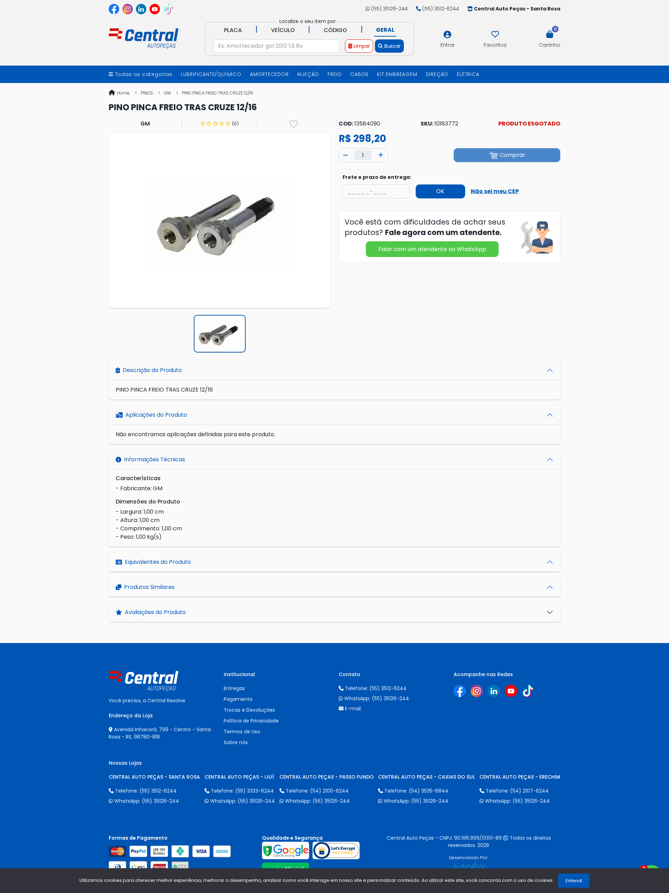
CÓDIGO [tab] (335, 30)
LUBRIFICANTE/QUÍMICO (211, 74)
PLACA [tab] (233, 30)
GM (167, 93)
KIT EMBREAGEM (397, 74)
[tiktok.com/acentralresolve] (168, 8)
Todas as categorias (142, 74)
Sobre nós (236, 742)
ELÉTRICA (468, 74)
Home (123, 93)
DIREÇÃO (437, 74)
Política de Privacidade (251, 720)
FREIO (335, 74)
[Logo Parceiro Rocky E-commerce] (468, 867)
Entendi (574, 880)
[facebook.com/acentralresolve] (114, 8)
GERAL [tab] (385, 30)
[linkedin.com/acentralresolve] (141, 8)
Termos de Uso (242, 731)
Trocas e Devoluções (249, 709)
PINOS (147, 93)
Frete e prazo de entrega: (377, 177)
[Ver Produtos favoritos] (495, 34)
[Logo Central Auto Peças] (143, 38)
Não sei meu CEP (495, 191)
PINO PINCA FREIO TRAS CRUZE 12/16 (217, 93)
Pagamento (238, 699)
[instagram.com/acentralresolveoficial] (127, 8)
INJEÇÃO (308, 74)
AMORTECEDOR (269, 74)
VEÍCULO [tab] (283, 30)
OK (440, 191)
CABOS (359, 74)
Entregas (234, 688)
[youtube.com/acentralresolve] (154, 8)
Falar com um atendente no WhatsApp (432, 249)
